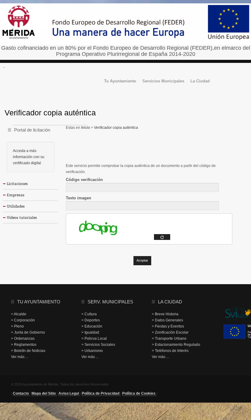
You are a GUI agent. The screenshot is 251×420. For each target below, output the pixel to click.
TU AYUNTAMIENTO (38, 301)
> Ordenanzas (23, 338)
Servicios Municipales (163, 81)
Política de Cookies (139, 393)
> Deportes (90, 320)
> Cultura (89, 314)
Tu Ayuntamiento (120, 81)
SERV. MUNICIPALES (110, 301)
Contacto (21, 393)
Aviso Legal (69, 393)
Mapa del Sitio (44, 393)
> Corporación (23, 320)
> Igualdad (90, 332)
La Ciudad (200, 81)
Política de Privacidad (101, 393)
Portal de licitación (32, 130)
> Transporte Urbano (169, 338)
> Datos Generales (167, 320)
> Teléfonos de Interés (170, 351)
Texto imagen (78, 198)
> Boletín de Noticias (28, 351)
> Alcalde (18, 314)
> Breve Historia (165, 314)
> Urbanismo (92, 351)
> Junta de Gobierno (28, 332)
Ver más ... (19, 357)
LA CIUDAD (170, 301)
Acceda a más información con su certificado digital (28, 157)
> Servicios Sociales (98, 344)
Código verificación (84, 179)
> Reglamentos (23, 344)
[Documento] (162, 237)
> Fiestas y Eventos (168, 326)
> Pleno (17, 326)
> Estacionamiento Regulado (176, 344)
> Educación (91, 326)
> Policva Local (94, 338)
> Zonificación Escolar (170, 332)
